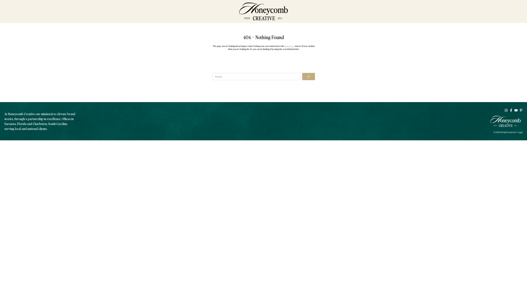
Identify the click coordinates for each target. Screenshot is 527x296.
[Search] (308, 76)
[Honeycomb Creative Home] (263, 11)
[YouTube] (516, 110)
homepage (289, 45)
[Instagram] (506, 110)
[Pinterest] (521, 110)
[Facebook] (511, 110)
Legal (520, 132)
